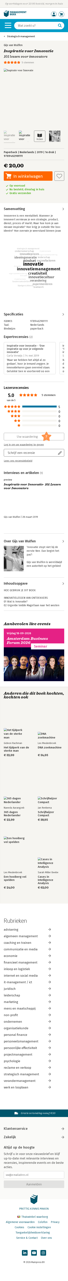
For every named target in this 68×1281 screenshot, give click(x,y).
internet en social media (21, 975)
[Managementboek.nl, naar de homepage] (15, 16)
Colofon (42, 1222)
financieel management (20, 962)
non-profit (11, 1015)
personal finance (15, 1035)
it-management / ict (18, 982)
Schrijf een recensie (21, 452)
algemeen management (21, 936)
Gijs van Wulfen (13, 45)
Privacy (55, 1222)
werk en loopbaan (16, 1087)
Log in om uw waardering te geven (24, 444)
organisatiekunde (16, 1028)
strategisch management (21, 1074)
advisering (11, 929)
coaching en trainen (17, 943)
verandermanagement (20, 1081)
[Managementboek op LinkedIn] (25, 1253)
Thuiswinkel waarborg (34, 1216)
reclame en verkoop (17, 1067)
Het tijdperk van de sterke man (16, 749)
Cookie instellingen (39, 1227)
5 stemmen (28, 62)
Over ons (46, 1237)
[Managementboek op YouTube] (34, 1253)
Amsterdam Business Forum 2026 (27, 640)
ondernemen (13, 1021)
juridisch (10, 989)
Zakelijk (10, 1137)
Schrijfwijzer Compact (46, 814)
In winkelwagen (28, 176)
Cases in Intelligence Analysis (45, 880)
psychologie (12, 1061)
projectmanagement (18, 1054)
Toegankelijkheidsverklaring (32, 1232)
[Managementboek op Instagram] (43, 1253)
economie (10, 956)
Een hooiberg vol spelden (15, 878)
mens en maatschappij (20, 1008)
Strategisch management (21, 36)
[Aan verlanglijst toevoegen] (59, 176)
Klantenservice (16, 1129)
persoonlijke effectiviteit (20, 1048)
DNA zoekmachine (50, 747)
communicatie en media (21, 949)
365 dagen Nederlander (12, 814)
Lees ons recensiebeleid (18, 460)
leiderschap (12, 995)
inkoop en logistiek (17, 969)
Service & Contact (27, 1237)
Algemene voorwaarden (20, 1222)
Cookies (19, 1227)
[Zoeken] (60, 25)
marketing (11, 1002)
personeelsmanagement (21, 1041)
